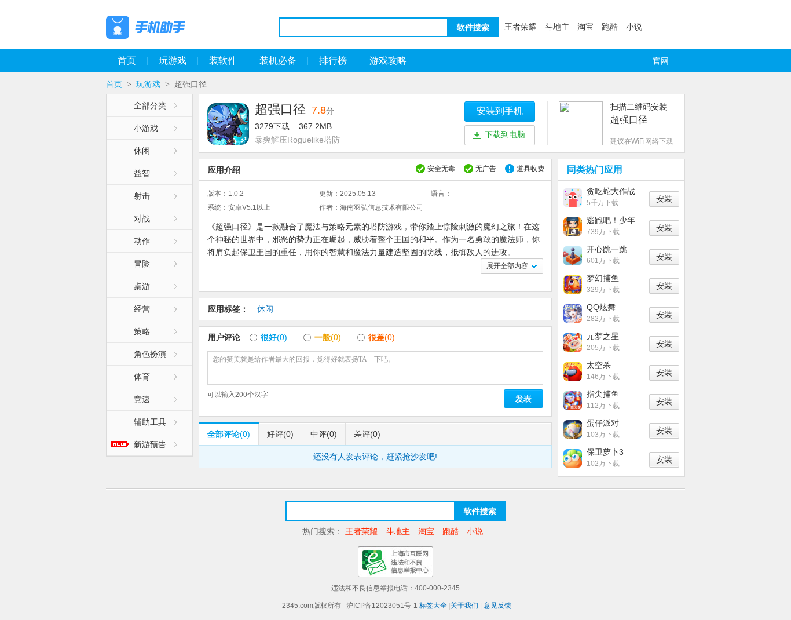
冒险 (142, 263)
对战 (142, 218)
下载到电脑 (505, 134)
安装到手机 (500, 111)
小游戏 (146, 128)
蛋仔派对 (603, 423)
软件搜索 (473, 27)
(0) (274, 337)
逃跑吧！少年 (611, 220)
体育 (142, 376)
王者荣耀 (520, 26)
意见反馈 (497, 605)
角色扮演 (150, 354)
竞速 (142, 399)
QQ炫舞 (601, 307)
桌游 (142, 286)
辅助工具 (150, 421)
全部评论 (228, 434)
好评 (280, 434)
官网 (661, 60)
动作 (142, 241)
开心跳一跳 (607, 249)
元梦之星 (603, 336)
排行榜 (333, 60)
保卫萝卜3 (605, 452)
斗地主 (557, 26)
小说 (634, 26)
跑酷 (610, 26)
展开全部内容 (507, 266)
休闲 (142, 150)
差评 (367, 434)
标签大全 (433, 605)
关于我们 (464, 605)
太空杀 (599, 365)
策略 (142, 331)
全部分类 (150, 105)
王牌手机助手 (175, 27)
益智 (142, 173)
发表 (523, 398)
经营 (142, 308)
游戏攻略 (388, 60)
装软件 (223, 60)
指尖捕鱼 (603, 394)
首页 (127, 60)
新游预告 (150, 444)
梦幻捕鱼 (603, 278)
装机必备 (277, 60)
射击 (142, 195)
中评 (323, 434)
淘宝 (585, 26)
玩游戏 (172, 60)
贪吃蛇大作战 (611, 191)
